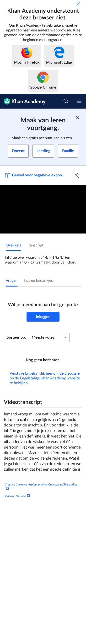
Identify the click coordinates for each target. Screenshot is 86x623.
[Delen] (77, 175)
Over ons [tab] (13, 245)
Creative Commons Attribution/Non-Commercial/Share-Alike (41, 484)
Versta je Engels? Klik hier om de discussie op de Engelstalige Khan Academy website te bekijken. (45, 378)
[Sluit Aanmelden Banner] (77, 117)
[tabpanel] (43, 258)
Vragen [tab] (11, 280)
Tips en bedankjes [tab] (38, 280)
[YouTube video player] (43, 209)
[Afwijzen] (78, 4)
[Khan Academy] (23, 101)
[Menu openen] (79, 101)
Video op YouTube (15, 496)
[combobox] (49, 337)
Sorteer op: (16, 337)
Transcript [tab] (35, 245)
